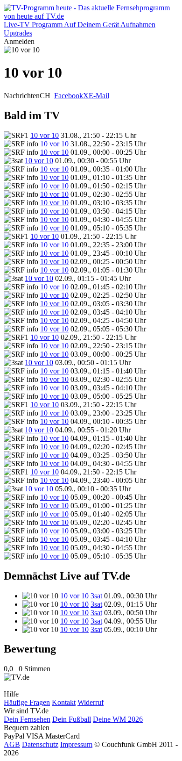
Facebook (68, 96)
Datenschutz (40, 744)
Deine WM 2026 (118, 719)
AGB (12, 744)
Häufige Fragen (27, 702)
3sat (96, 596)
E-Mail (99, 96)
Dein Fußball (71, 719)
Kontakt (64, 702)
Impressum (76, 744)
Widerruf (90, 702)
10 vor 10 (44, 135)
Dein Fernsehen (27, 719)
